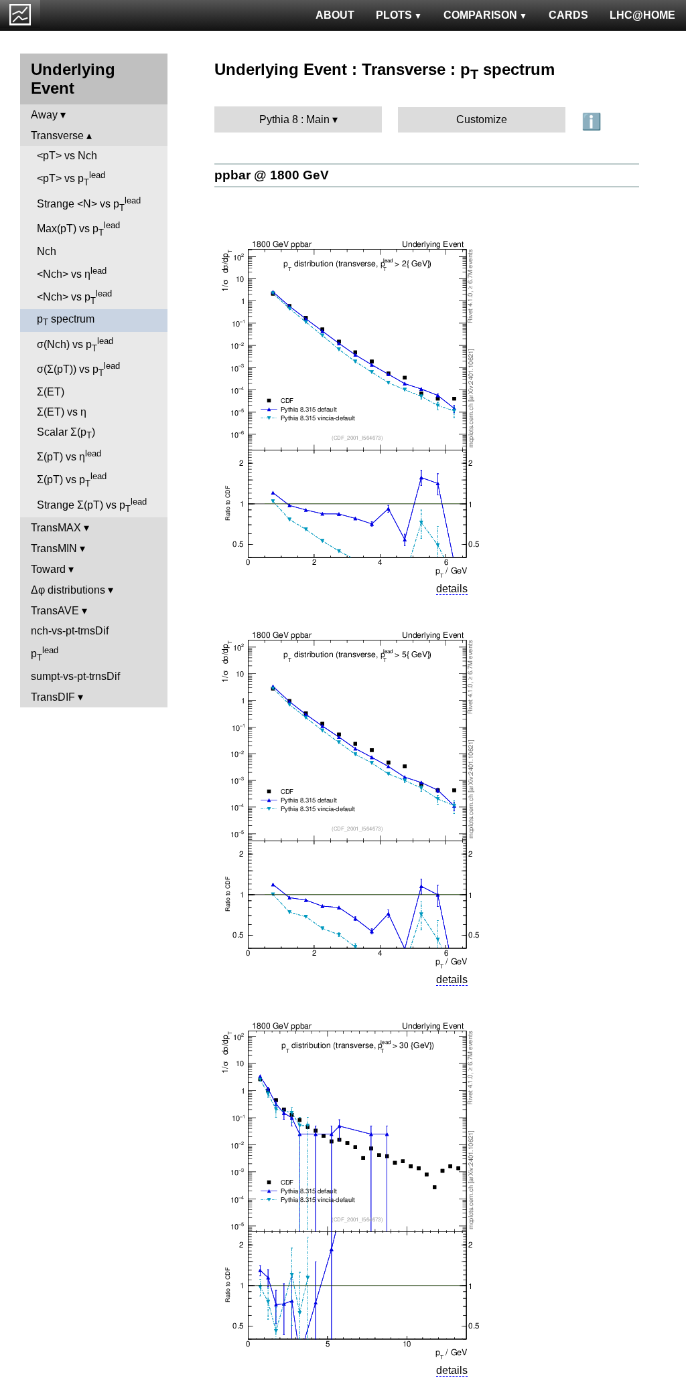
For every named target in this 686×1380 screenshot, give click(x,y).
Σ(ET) (50, 392)
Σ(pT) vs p (72, 480)
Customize (481, 119)
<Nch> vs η (72, 273)
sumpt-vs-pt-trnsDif (75, 676)
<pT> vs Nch (67, 155)
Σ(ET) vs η (61, 412)
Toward (48, 569)
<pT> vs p (71, 178)
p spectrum (65, 320)
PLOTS (394, 15)
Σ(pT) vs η (69, 455)
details (452, 588)
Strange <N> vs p (89, 204)
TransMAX (56, 527)
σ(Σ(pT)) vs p (78, 369)
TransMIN (54, 548)
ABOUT (335, 15)
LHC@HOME (642, 15)
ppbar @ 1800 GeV (271, 175)
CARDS (568, 15)
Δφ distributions (68, 590)
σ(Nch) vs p (75, 344)
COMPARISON (480, 15)
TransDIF (53, 697)
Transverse (57, 135)
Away (44, 114)
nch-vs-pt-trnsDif (70, 630)
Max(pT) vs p (78, 229)
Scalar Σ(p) (66, 433)
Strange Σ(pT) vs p (92, 505)
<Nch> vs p (74, 297)
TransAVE (55, 610)
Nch (46, 251)
